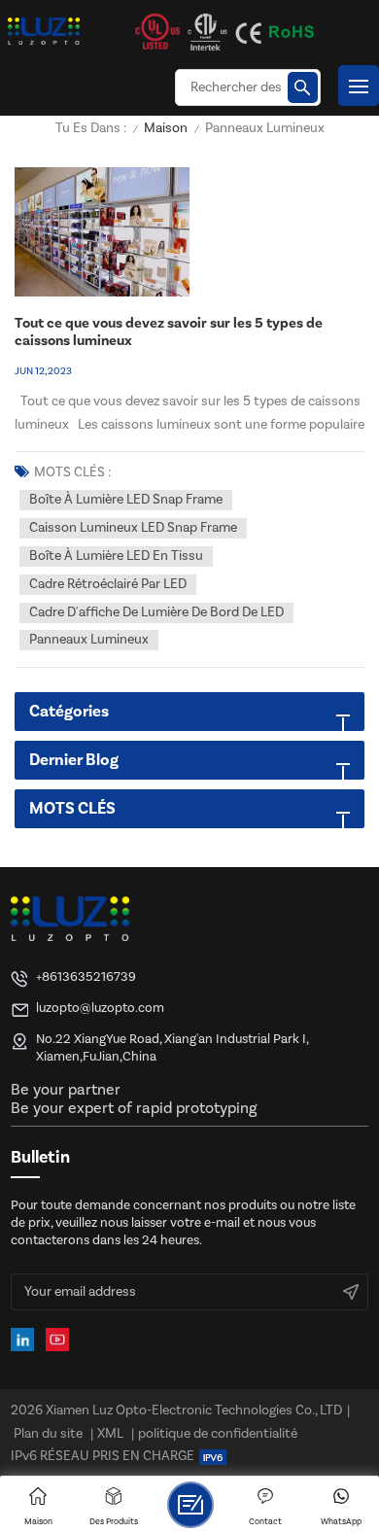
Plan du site (48, 1434)
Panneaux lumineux (89, 639)
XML (110, 1434)
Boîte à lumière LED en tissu (116, 556)
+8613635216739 (86, 976)
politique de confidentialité (217, 1434)
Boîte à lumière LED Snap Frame (126, 499)
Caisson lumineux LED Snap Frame (133, 528)
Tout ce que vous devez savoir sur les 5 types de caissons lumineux (169, 332)
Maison (166, 129)
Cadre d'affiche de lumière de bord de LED (156, 612)
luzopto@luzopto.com (100, 1007)
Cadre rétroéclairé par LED (108, 584)
